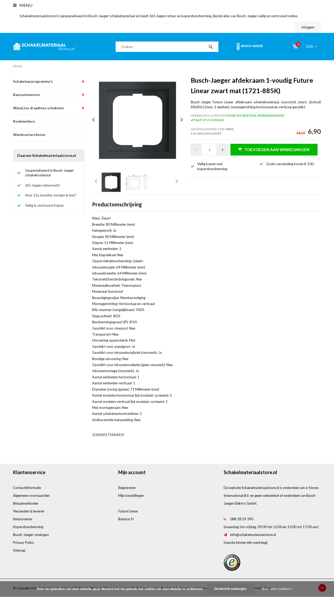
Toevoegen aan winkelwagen (276, 149)
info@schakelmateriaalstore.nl (253, 535)
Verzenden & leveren (28, 511)
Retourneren (22, 519)
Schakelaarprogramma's (33, 81)
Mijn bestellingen (131, 495)
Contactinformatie (27, 488)
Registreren (127, 488)
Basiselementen (26, 95)
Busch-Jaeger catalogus (31, 535)
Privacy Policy (23, 542)
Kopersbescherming (28, 527)
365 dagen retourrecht (42, 185)
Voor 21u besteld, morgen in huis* (50, 195)
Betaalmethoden (25, 503)
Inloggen (307, 27)
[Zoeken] (210, 46)
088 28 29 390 (241, 519)
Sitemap (19, 550)
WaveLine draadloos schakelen (38, 108)
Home (17, 66)
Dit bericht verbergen (230, 589)
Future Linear (128, 511)
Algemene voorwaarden (31, 495)
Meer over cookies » (277, 589)
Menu (25, 5)
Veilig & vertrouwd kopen (44, 205)
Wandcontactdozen (29, 135)
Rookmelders (24, 121)
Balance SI (126, 519)
